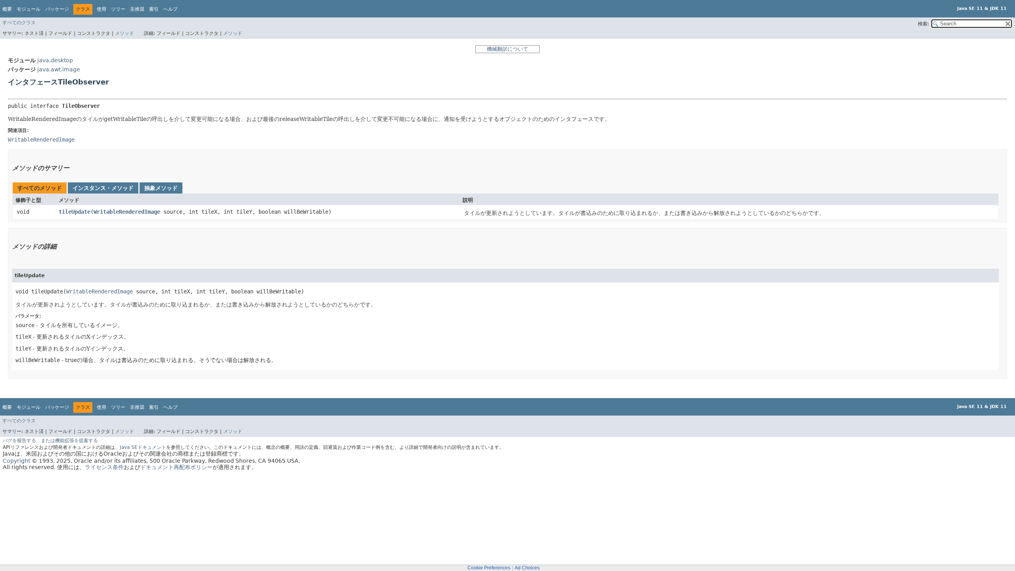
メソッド (124, 33)
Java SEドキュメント (143, 447)
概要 (7, 9)
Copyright (16, 461)
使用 (101, 9)
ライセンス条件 (104, 467)
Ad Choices (527, 568)
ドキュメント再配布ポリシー (176, 467)
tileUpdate (74, 212)
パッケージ (57, 9)
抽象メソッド (161, 188)
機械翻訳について (507, 49)
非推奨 (137, 9)
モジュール (28, 9)
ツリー (118, 9)
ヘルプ (170, 9)
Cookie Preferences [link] (488, 568)
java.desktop (55, 60)
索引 (154, 9)
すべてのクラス (19, 22)
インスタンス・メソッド (103, 188)
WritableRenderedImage (127, 212)
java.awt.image (58, 69)
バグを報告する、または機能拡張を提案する (50, 440)
